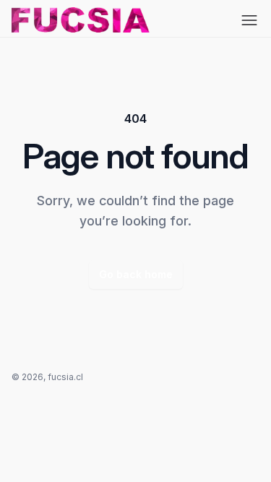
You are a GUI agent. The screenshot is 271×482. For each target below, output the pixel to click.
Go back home (136, 274)
